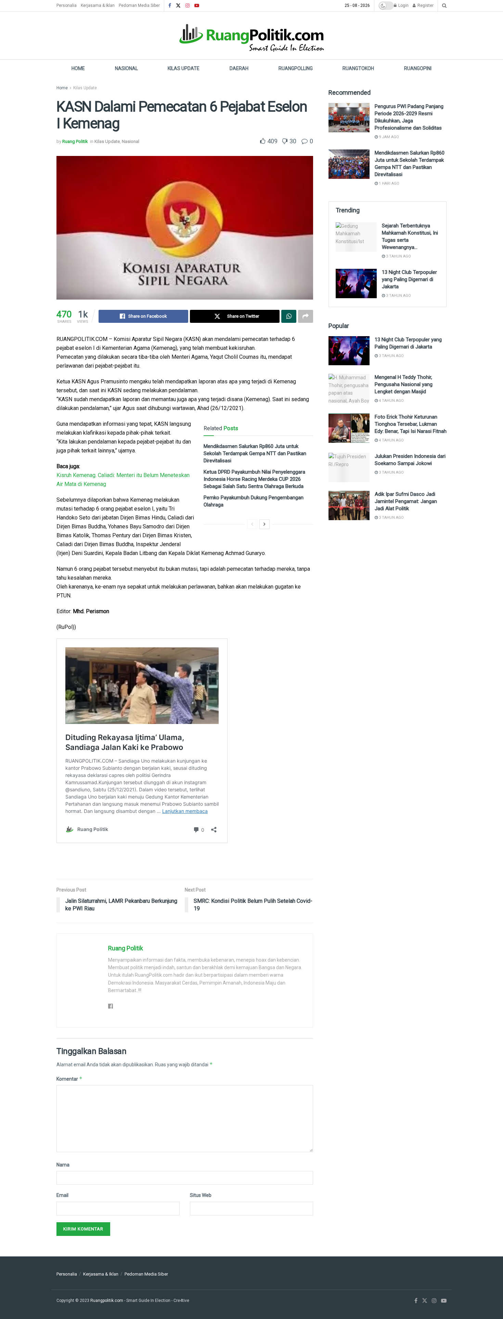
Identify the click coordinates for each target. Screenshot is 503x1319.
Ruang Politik (75, 141)
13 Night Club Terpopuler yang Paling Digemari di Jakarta (409, 279)
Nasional (126, 68)
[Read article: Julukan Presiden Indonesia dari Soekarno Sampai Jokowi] (349, 467)
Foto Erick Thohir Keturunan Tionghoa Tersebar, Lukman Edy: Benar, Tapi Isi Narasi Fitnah (411, 424)
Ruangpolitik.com (107, 1300)
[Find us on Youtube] (196, 6)
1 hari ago (388, 183)
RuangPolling (296, 68)
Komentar (69, 1079)
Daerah (239, 68)
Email (62, 1195)
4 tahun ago (391, 400)
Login (403, 5)
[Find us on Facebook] (169, 6)
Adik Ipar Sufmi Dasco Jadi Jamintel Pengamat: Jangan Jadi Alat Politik (406, 501)
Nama (62, 1165)
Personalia (66, 5)
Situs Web (200, 1195)
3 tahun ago (398, 256)
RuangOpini (417, 68)
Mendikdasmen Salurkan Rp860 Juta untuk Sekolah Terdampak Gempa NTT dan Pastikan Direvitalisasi (255, 453)
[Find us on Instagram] (187, 6)
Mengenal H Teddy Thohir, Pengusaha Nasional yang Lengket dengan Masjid (404, 384)
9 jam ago (388, 137)
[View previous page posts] (252, 524)
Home (78, 68)
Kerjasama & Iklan (98, 5)
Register (425, 5)
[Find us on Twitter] (178, 6)
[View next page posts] (264, 524)
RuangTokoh (358, 68)
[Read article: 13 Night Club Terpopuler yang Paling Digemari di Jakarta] (356, 283)
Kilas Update (183, 68)
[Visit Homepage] (251, 35)
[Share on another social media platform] (305, 316)
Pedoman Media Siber (139, 5)
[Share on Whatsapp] (288, 316)
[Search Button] (444, 5)
